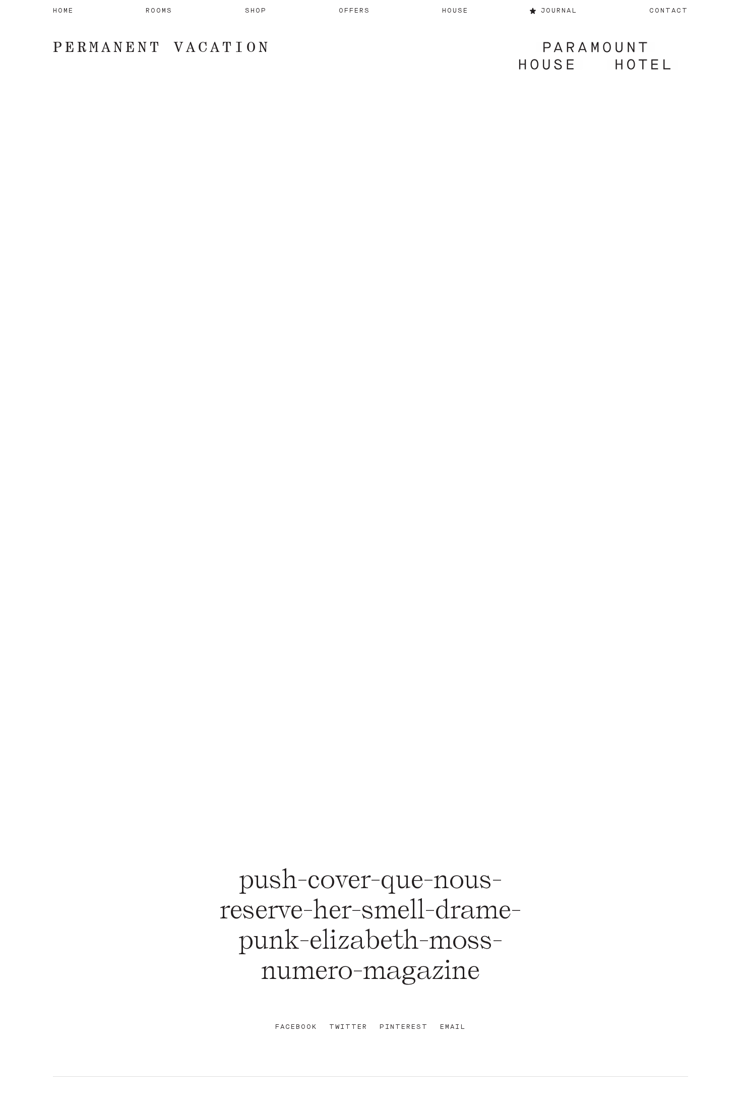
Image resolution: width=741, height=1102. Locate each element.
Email (453, 1027)
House (455, 11)
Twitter (348, 1027)
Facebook (296, 1027)
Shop (256, 11)
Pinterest (404, 1027)
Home (63, 11)
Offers (354, 11)
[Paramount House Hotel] (595, 57)
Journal (559, 11)
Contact (668, 11)
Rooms (159, 11)
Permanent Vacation (162, 46)
